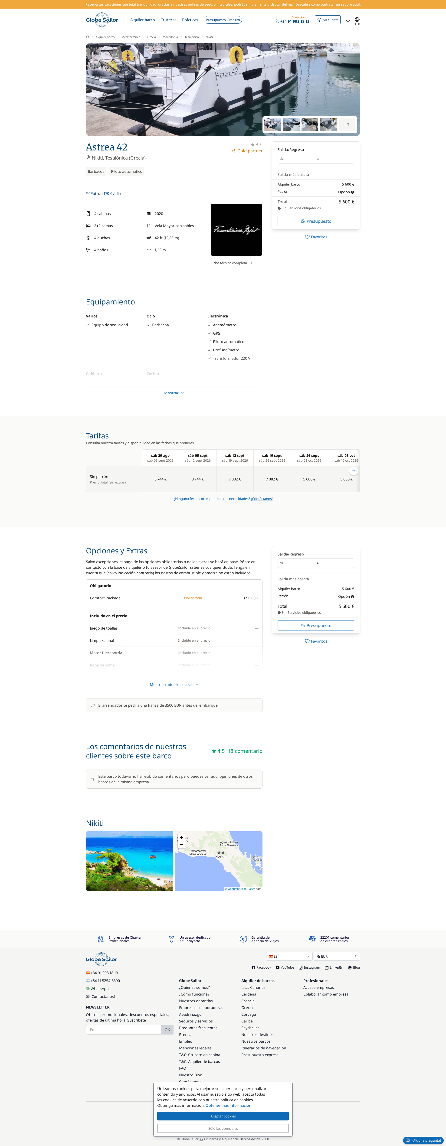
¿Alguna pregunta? (426, 1140)
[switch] (316, 237)
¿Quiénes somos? (194, 987)
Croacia (248, 1000)
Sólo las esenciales (223, 1128)
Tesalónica (192, 37)
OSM (252, 889)
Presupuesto (319, 221)
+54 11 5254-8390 (105, 980)
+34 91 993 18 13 (104, 972)
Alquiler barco (105, 37)
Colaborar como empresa (325, 994)
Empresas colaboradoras (201, 1007)
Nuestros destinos (257, 1034)
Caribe (247, 1021)
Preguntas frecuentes (198, 1027)
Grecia (151, 37)
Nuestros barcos (256, 1041)
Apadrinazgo (190, 1014)
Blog (356, 967)
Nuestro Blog (190, 1074)
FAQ (182, 1068)
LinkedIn (336, 967)
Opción (344, 191)
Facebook (264, 967)
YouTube (287, 967)
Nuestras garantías (196, 1000)
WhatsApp (100, 988)
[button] (143, 20)
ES (275, 956)
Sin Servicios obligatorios (301, 208)
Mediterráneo (131, 37)
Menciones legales (195, 1048)
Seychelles (250, 1027)
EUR (324, 956)
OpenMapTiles (237, 889)
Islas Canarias (253, 987)
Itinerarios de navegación (263, 1048)
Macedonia (170, 37)
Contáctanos (190, 1081)
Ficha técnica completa (229, 263)
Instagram (312, 967)
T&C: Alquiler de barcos (199, 1061)
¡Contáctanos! (262, 498)
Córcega (248, 1014)
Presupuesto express (260, 1054)
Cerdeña (248, 994)
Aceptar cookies (223, 1116)
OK (167, 1029)
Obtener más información (228, 1105)
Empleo (185, 1041)
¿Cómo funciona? (194, 994)
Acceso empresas (318, 987)
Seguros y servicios (196, 1021)
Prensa (185, 1034)
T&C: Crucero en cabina (199, 1054)
